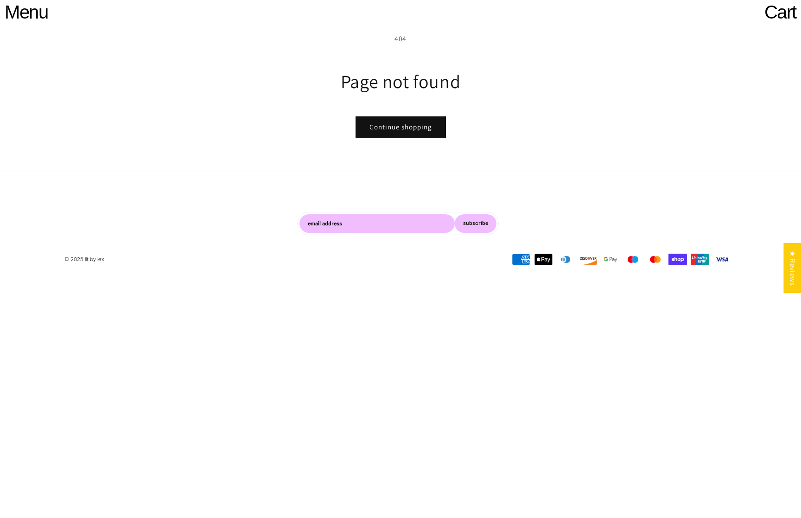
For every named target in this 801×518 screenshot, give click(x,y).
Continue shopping (400, 126)
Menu (26, 12)
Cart (780, 12)
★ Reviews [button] (792, 267)
